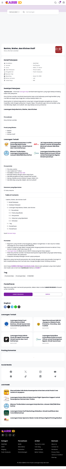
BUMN (19, 444)
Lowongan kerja (12, 251)
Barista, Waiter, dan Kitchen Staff (16, 199)
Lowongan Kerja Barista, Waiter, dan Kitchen (22, 207)
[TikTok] (26, 376)
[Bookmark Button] (63, 2)
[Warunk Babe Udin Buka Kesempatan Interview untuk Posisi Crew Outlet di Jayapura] (6, 392)
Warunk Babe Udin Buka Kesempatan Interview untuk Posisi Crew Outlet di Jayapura (34, 391)
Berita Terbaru (39, 452)
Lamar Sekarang (18, 294)
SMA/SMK (4, 444)
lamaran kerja (11, 233)
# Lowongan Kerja (20, 276)
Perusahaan (15, 210)
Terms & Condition (57, 455)
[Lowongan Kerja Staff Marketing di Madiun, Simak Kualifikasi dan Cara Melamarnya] (6, 412)
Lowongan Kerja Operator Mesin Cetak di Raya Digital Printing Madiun (36, 418)
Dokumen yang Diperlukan (20, 218)
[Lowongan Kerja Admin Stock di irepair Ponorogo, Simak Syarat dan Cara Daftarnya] (6, 339)
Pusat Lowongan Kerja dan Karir (39, 463)
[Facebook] (5, 306)
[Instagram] (40, 372)
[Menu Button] (2, 2)
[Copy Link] (19, 306)
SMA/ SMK (22, 173)
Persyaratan (15, 215)
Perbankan (21, 449)
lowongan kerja (23, 92)
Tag (10, 223)
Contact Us (54, 447)
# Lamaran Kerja (9, 276)
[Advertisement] (33, 29)
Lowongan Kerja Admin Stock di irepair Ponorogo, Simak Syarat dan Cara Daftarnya (19, 338)
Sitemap (54, 457)
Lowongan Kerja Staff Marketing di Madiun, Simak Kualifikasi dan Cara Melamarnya (34, 412)
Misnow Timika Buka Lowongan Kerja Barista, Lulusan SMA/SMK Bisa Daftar (21, 153)
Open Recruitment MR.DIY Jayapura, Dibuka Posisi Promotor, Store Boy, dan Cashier (51, 323)
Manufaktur (21, 447)
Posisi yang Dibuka (17, 213)
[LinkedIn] (40, 376)
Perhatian (15, 221)
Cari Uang (38, 447)
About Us (54, 444)
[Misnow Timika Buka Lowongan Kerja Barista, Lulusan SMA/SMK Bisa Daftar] (6, 153)
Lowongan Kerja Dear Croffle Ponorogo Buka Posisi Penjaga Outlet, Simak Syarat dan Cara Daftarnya (21, 145)
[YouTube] (55, 372)
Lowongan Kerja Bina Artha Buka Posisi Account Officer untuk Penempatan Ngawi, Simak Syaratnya (50, 154)
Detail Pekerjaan (13, 202)
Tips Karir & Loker (40, 444)
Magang (3, 449)
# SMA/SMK (30, 276)
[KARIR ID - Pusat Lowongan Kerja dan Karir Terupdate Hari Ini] (13, 2)
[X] (8, 306)
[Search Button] (55, 2)
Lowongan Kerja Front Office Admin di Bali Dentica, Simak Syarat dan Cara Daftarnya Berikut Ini (20, 323)
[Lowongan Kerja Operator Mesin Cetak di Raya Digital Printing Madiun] (6, 419)
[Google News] (11, 376)
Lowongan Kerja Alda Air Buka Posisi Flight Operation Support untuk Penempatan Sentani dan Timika (35, 398)
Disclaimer (54, 449)
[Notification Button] (59, 2)
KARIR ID (24, 463)
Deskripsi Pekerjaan (14, 205)
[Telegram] (12, 306)
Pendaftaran (13, 226)
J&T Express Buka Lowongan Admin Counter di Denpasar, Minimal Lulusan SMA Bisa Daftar (50, 145)
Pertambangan (22, 452)
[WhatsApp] (15, 306)
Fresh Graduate (6, 452)
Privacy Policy (55, 452)
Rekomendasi (39, 449)
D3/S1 (2, 447)
